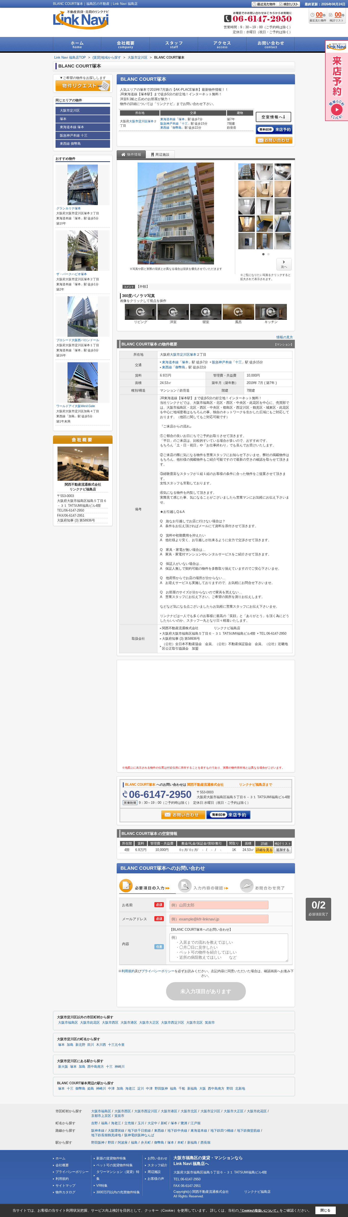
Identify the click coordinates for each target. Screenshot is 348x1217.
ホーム (60, 1158)
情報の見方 (284, 337)
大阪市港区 (129, 1022)
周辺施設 (154, 1172)
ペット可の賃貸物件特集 (114, 1165)
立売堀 (129, 1123)
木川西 (101, 1045)
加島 (70, 1045)
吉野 (94, 1123)
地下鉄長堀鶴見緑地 (106, 1135)
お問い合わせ (157, 1158)
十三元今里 (116, 1045)
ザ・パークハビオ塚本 (71, 274)
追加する (282, 850)
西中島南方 (95, 1066)
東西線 (164, 127)
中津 (111, 1088)
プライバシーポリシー (158, 971)
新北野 (80, 1045)
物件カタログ (65, 1192)
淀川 (140, 1088)
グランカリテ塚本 (68, 208)
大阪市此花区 (90, 1022)
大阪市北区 (194, 1022)
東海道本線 (168, 119)
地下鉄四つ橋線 (222, 1130)
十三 (185, 123)
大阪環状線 (116, 1130)
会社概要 (62, 1165)
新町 (164, 1123)
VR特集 (102, 1185)
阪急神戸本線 (169, 123)
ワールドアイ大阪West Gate (75, 406)
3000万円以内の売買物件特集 (118, 1192)
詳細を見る (264, 850)
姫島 (90, 1088)
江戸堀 (195, 1123)
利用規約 (128, 971)
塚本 (151, 121)
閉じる (325, 1210)
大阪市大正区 (149, 1022)
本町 (180, 1142)
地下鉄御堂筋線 (248, 1130)
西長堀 (205, 1142)
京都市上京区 (101, 1116)
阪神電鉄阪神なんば (139, 1135)
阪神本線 (97, 1130)
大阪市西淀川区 (172, 1022)
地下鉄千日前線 (139, 1130)
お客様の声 (156, 1179)
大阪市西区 (110, 1022)
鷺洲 (184, 1123)
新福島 (192, 1088)
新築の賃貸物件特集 (111, 1158)
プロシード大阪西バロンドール (77, 340)
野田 (229, 1088)
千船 (182, 1088)
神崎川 (120, 1066)
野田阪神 (161, 1088)
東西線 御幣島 (70, 143)
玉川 (141, 1123)
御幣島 (177, 127)
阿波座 (123, 1142)
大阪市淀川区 (138, 121)
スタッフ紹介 (157, 1165)
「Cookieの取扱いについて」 (259, 1210)
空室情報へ (272, 117)
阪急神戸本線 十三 (73, 135)
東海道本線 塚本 (72, 127)
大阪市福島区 (68, 1022)
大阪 (202, 1088)
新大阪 (63, 1066)
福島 (173, 1088)
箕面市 (210, 1022)
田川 (90, 1045)
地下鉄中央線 (177, 1130)
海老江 (130, 1088)
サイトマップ (65, 1185)
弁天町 (146, 1142)
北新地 (240, 1088)
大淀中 (152, 1123)
